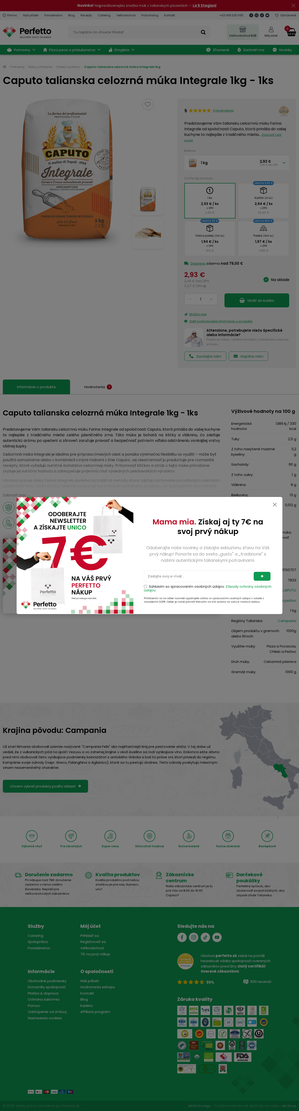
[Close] (274, 504)
